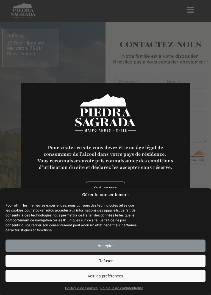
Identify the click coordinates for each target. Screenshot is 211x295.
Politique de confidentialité (121, 288)
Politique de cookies (81, 288)
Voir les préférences (105, 276)
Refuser (105, 260)
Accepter (106, 245)
